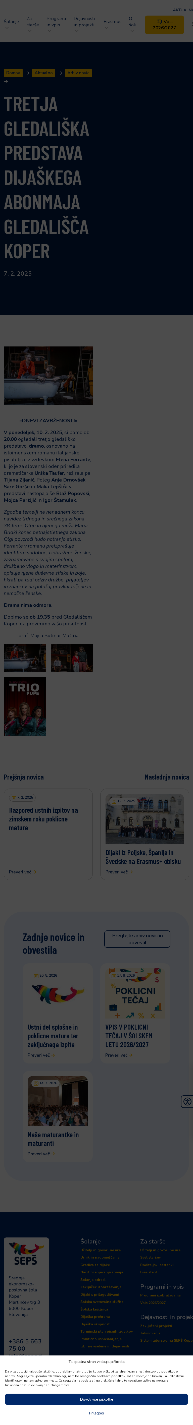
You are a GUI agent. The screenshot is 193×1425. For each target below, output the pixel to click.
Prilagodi (96, 1413)
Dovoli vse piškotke (96, 1399)
